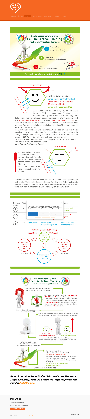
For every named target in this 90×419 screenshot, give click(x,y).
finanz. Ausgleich (48, 16)
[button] (61, 202)
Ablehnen (44, 214)
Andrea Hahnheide (75, 414)
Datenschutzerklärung (46, 217)
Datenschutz (31, 415)
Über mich (20, 16)
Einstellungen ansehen (56, 214)
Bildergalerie (57, 16)
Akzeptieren (33, 214)
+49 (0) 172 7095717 (17, 408)
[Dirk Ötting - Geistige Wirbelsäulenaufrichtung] (15, 8)
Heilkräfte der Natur (37, 16)
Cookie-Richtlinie (38, 217)
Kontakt (64, 16)
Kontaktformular (27, 383)
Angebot (27, 16)
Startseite (13, 16)
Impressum (53, 217)
